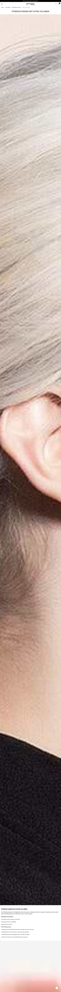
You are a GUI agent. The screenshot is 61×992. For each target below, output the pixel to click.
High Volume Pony (26, 7)
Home (2, 7)
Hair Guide (7, 7)
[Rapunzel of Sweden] (30, 4)
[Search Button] (56, 4)
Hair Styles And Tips (16, 7)
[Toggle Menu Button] (2, 4)
